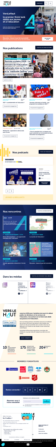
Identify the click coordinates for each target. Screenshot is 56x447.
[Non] (54, 443)
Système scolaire (8, 80)
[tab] (28, 161)
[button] (50, 3)
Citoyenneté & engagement (10, 106)
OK (28, 444)
